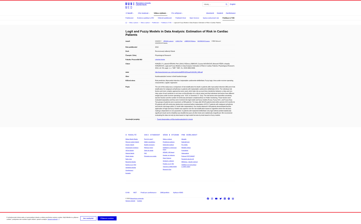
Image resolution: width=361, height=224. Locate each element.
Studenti (220, 13)
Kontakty (128, 173)
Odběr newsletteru (149, 142)
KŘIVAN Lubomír (168, 41)
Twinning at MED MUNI (170, 166)
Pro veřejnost (189, 135)
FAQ (145, 153)
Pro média (184, 144)
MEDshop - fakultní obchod (189, 162)
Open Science (194, 18)
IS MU (128, 192)
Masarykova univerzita (137, 198)
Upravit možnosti (53, 219)
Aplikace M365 (178, 192)
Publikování (129, 18)
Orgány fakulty (130, 144)
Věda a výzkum (171, 135)
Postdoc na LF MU (168, 164)
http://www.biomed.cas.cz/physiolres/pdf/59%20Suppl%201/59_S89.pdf (179, 72)
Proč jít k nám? (148, 139)
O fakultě (131, 135)
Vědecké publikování (165, 18)
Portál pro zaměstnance (148, 192)
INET (135, 192)
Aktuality (183, 139)
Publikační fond (181, 18)
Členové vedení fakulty (132, 142)
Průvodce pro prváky (150, 156)
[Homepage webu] (138, 5)
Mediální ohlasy (186, 147)
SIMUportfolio (164, 192)
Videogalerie (185, 153)
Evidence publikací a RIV (145, 18)
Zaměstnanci (230, 13)
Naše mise (129, 159)
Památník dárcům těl (187, 159)
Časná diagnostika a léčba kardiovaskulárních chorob (175, 119)
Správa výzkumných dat (211, 18)
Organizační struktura (132, 147)
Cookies (139, 201)
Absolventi (210, 13)
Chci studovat (152, 135)
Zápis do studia (148, 150)
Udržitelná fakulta (131, 167)
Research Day (167, 169)
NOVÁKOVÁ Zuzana (204, 41)
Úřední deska (129, 156)
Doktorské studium (168, 144)
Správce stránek (130, 201)
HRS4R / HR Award (168, 152)
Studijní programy (149, 144)
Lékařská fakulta (160, 59)
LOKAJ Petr (179, 41)
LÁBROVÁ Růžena (190, 41)
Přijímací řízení (148, 147)
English (232, 4)
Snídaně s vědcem (168, 161)
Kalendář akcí (185, 142)
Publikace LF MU (229, 18)
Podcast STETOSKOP (188, 156)
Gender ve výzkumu (169, 155)
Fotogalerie (184, 150)
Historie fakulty (130, 153)
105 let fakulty (130, 150)
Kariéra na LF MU (131, 164)
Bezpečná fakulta (131, 162)
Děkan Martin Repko (132, 139)
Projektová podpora (168, 142)
